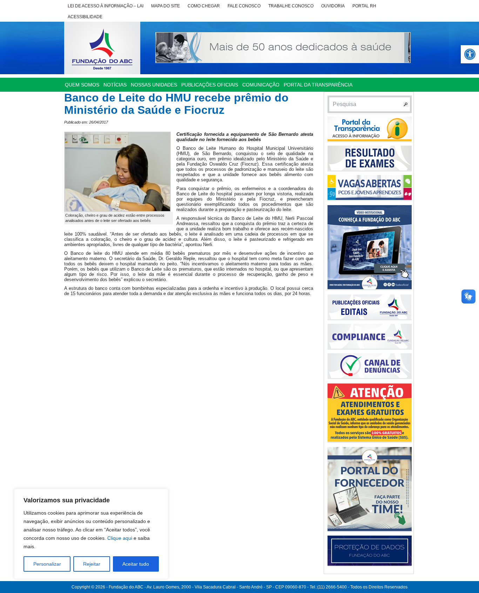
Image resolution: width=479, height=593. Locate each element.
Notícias (115, 85)
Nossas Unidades (154, 85)
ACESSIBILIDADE (85, 16)
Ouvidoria (333, 6)
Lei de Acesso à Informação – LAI (105, 6)
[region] (91, 534)
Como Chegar (204, 6)
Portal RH (364, 6)
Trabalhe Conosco (290, 6)
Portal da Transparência (318, 85)
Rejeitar (91, 564)
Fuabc (102, 48)
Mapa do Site (165, 6)
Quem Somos (82, 85)
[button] (470, 54)
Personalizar (47, 564)
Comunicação (260, 85)
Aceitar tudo (135, 564)
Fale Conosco (244, 6)
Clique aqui (119, 538)
